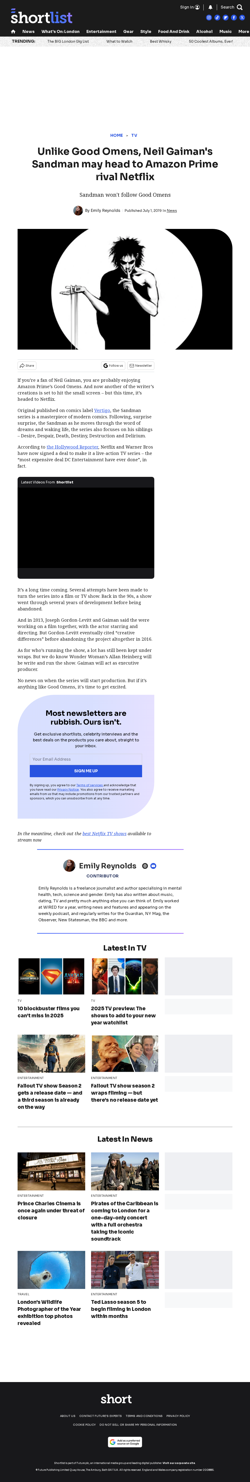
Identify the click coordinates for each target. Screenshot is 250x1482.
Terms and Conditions (144, 1416)
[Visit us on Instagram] (209, 17)
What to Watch (119, 41)
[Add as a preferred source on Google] (125, 1442)
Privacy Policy (178, 1416)
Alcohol (204, 31)
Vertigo (102, 410)
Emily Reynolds (105, 210)
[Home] (13, 32)
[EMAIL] (154, 866)
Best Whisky (160, 41)
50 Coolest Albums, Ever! (211, 41)
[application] (86, 526)
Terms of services (90, 785)
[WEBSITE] (146, 866)
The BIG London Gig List (68, 41)
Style (145, 31)
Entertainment (101, 31)
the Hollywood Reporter (72, 447)
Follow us (116, 365)
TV (134, 135)
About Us (67, 1416)
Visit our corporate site (179, 1463)
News (28, 31)
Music (225, 31)
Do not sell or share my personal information (138, 1424)
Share (30, 365)
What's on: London (61, 31)
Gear (128, 31)
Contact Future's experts (100, 1416)
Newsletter (143, 365)
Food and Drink (173, 31)
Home (116, 135)
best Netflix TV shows (104, 833)
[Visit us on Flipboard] (226, 17)
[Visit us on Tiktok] (217, 17)
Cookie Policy (84, 1424)
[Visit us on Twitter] (242, 17)
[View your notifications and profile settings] (210, 7)
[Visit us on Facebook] (234, 17)
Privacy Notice (68, 789)
